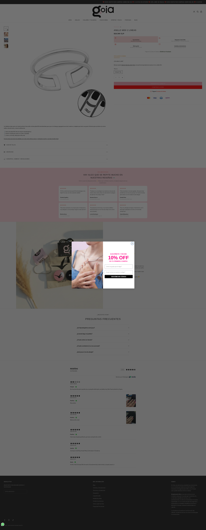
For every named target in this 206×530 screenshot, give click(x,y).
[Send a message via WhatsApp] (3, 524)
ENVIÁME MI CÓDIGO (118, 277)
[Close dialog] (132, 243)
